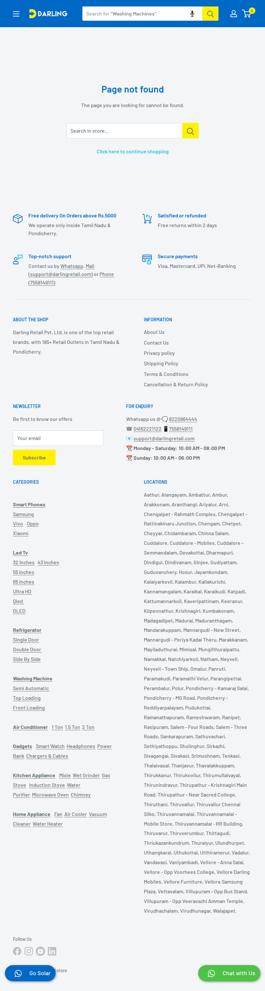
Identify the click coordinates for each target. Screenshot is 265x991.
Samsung (23, 514)
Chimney (81, 794)
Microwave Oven (50, 794)
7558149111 (181, 428)
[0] (247, 13)
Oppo (33, 523)
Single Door (26, 639)
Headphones (81, 746)
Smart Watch (50, 746)
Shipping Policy (161, 363)
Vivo (18, 523)
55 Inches (23, 572)
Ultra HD (22, 591)
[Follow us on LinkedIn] (52, 951)
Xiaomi (20, 533)
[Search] (210, 13)
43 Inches (48, 562)
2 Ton (88, 727)
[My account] (233, 13)
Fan (58, 814)
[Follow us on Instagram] (29, 951)
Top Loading (27, 698)
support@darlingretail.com (164, 438)
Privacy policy (159, 353)
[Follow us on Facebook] (17, 951)
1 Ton (57, 727)
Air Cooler (75, 814)
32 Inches (24, 562)
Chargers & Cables (47, 756)
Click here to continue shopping (133, 151)
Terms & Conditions (166, 374)
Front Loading (29, 707)
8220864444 (183, 419)
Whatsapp (71, 266)
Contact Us (156, 342)
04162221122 (147, 428)
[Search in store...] (190, 130)
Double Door (27, 649)
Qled (18, 601)
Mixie (65, 775)
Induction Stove (47, 785)
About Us (154, 332)
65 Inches (23, 581)
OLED (19, 611)
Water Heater (48, 823)
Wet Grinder (86, 775)
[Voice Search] (192, 13)
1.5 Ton (72, 727)
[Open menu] (16, 14)
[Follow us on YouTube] (40, 951)
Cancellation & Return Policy (176, 384)
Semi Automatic (31, 688)
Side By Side (27, 659)
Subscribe (34, 457)
